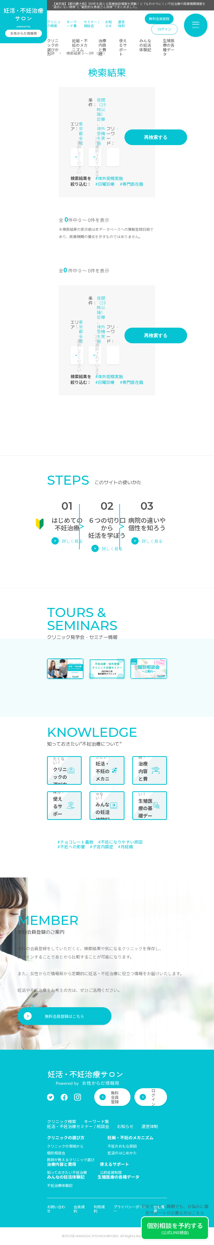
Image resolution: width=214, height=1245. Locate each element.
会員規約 (79, 1208)
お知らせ (108, 23)
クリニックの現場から (65, 1146)
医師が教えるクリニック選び (70, 1159)
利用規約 (99, 1208)
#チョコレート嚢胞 (75, 842)
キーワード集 (72, 23)
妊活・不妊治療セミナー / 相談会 (78, 1126)
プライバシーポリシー (130, 1208)
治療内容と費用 (102, 47)
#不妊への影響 (71, 846)
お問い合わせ (56, 1208)
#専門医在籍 (131, 184)
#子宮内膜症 (101, 846)
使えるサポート (123, 47)
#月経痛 (125, 846)
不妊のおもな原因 (122, 1146)
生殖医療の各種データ (169, 47)
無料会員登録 (159, 18)
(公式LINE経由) (175, 1228)
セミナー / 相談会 (91, 23)
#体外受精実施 (109, 178)
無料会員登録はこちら (64, 1016)
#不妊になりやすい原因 (120, 842)
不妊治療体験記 (60, 1185)
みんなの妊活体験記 (145, 45)
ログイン (164, 29)
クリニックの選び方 (66, 1137)
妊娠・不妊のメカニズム (80, 45)
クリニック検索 (54, 23)
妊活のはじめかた (122, 1152)
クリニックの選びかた (53, 47)
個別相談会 (56, 1152)
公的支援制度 (111, 1172)
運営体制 (121, 23)
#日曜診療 (105, 184)
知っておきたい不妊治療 (67, 1172)
